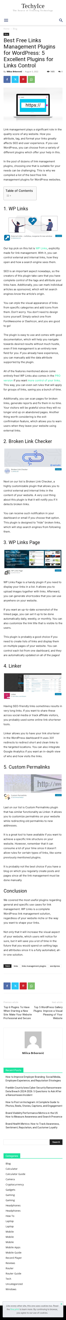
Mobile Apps (13, 1247)
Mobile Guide (13, 1252)
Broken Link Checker (30, 441)
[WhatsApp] (31, 79)
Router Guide (13, 1273)
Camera (10, 1179)
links (16, 966)
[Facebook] (7, 79)
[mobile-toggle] (6, 20)
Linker (15, 666)
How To (10, 1216)
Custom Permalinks (29, 767)
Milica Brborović (14, 71)
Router (10, 1268)
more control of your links (44, 380)
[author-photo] (33, 1048)
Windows (11, 1289)
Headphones (13, 1205)
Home (7, 28)
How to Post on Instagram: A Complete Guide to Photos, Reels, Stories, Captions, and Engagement (34, 1104)
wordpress (55, 966)
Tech (8, 1278)
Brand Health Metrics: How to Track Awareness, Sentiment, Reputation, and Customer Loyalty (32, 1125)
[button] (61, 20)
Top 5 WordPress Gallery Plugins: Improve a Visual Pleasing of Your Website (48, 1013)
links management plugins (34, 966)
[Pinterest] (23, 79)
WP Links (18, 209)
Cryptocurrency (15, 1184)
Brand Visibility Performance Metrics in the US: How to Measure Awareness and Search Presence (34, 1115)
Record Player (14, 1257)
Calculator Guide (15, 1174)
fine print (14, 1309)
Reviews (10, 1263)
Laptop (10, 1221)
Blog (15, 28)
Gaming (10, 1195)
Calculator (12, 1168)
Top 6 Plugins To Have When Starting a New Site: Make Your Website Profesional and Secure (18, 1013)
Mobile (10, 1231)
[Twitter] (15, 79)
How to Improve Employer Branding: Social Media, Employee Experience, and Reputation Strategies (33, 1078)
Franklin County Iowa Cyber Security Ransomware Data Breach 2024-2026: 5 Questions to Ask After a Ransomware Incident (33, 1091)
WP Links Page (24, 542)
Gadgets (10, 1189)
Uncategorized (14, 1284)
